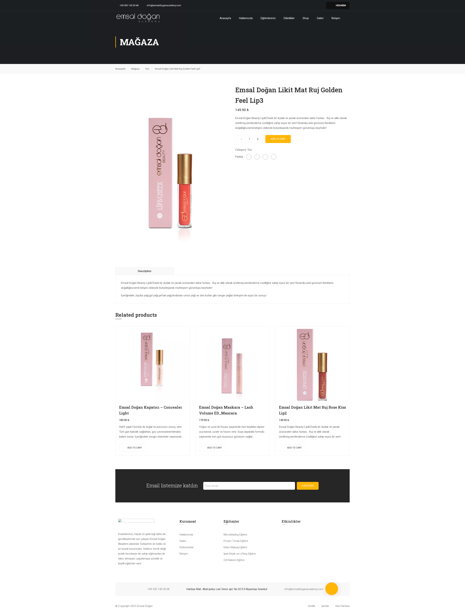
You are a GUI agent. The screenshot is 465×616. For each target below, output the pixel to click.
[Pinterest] (265, 157)
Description (144, 271)
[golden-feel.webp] (172, 170)
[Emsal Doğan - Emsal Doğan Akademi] (138, 18)
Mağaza (135, 68)
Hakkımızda (246, 18)
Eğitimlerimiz (268, 18)
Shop (306, 18)
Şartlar (325, 606)
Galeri (320, 18)
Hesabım (341, 5)
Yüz (147, 68)
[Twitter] (257, 157)
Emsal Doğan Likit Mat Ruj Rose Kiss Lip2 (312, 410)
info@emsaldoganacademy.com (164, 5)
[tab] (144, 271)
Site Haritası (342, 606)
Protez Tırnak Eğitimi (236, 541)
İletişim (335, 18)
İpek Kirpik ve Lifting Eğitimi (240, 553)
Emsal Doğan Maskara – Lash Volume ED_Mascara (226, 410)
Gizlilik (311, 606)
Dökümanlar (186, 547)
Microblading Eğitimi (235, 534)
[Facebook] (249, 157)
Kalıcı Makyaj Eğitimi (235, 547)
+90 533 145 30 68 (129, 5)
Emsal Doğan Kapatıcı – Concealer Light (150, 410)
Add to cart (278, 139)
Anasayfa (225, 18)
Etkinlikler (289, 18)
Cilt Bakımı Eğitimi (234, 560)
